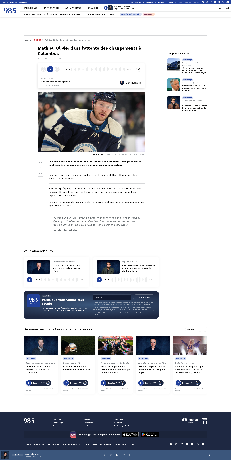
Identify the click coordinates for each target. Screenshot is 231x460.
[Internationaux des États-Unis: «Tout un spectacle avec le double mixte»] (108, 267)
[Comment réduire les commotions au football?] (78, 345)
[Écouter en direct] (106, 8)
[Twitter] (40, 168)
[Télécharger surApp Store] (130, 435)
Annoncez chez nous (130, 444)
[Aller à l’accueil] (10, 10)
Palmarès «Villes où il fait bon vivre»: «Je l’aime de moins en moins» (194, 108)
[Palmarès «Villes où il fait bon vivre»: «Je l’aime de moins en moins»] (173, 102)
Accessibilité (84, 444)
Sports (86, 420)
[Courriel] (40, 174)
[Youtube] (227, 2)
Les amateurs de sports (55, 81)
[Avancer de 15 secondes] (57, 69)
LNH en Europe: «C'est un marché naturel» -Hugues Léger (66, 268)
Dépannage (56, 444)
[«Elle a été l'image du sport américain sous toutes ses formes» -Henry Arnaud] (190, 345)
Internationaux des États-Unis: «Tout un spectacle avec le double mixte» (138, 268)
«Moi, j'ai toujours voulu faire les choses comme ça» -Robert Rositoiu (115, 369)
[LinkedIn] (219, 2)
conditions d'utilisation (140, 312)
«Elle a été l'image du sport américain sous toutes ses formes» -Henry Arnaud (190, 369)
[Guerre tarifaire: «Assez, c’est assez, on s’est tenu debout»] (173, 84)
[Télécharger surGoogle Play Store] (150, 435)
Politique (87, 426)
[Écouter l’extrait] (50, 69)
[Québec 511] (204, 424)
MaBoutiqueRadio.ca (123, 426)
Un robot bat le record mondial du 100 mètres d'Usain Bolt (38, 369)
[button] (104, 455)
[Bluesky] (215, 2)
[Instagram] (207, 2)
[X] (223, 2)
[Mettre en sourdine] (210, 455)
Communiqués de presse (101, 444)
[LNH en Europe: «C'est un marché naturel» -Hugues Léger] (38, 267)
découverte (148, 14)
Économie (88, 423)
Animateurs (58, 426)
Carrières (116, 444)
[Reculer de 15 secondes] (43, 69)
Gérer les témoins (69, 444)
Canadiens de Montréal (130, 14)
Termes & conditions (32, 444)
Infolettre (118, 420)
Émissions (58, 420)
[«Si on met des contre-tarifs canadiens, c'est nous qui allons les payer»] (173, 64)
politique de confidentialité (114, 312)
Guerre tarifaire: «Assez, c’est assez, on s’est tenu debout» (194, 88)
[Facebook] (203, 2)
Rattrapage (58, 423)
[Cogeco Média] (190, 422)
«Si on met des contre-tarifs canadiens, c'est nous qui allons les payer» (194, 70)
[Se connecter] (227, 8)
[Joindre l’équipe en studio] (133, 8)
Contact (118, 423)
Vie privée (46, 444)
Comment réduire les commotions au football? (76, 368)
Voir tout (191, 329)
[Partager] (138, 69)
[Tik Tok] (211, 2)
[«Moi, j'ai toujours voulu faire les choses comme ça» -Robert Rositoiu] (115, 345)
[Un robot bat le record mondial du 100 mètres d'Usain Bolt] (41, 345)
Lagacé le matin (121, 9)
